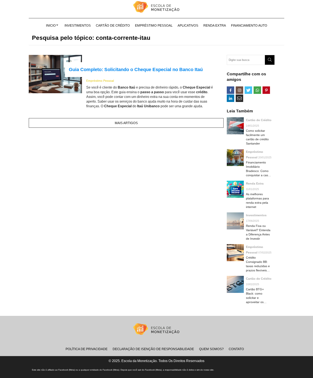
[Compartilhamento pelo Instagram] (239, 90)
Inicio (51, 25)
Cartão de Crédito (113, 25)
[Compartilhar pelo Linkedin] (230, 98)
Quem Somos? (211, 349)
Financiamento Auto (249, 25)
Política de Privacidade (87, 349)
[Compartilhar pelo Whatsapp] (257, 90)
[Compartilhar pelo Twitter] (248, 90)
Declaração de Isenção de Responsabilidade (153, 349)
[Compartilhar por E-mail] (239, 98)
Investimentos (78, 25)
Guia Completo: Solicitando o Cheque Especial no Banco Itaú (136, 69)
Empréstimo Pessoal (153, 25)
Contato (236, 349)
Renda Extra (214, 25)
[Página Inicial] (156, 7)
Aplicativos (188, 25)
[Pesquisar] (269, 60)
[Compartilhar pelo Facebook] (230, 90)
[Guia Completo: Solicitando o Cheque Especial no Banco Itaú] (55, 74)
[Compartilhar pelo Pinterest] (266, 90)
